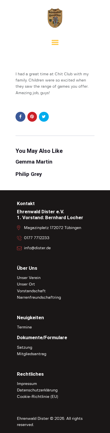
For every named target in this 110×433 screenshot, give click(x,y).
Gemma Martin (34, 161)
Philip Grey (29, 174)
